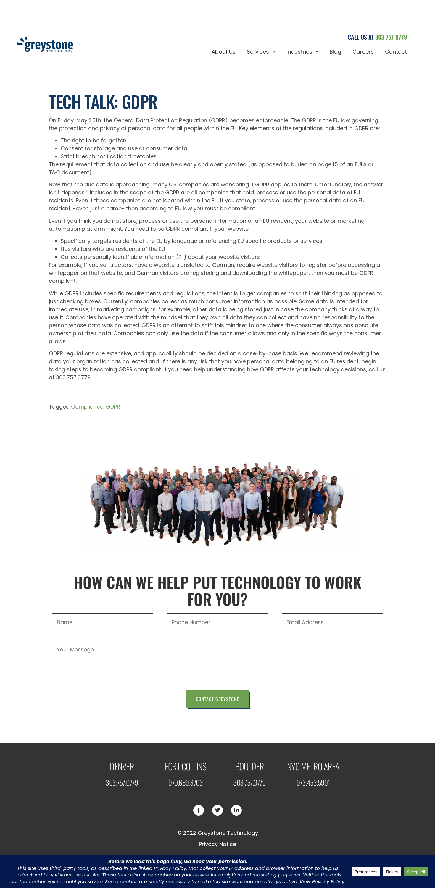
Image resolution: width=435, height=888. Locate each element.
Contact (396, 51)
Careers (363, 51)
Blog (335, 51)
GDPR (113, 406)
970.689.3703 (185, 782)
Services (258, 51)
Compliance (87, 406)
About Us (224, 51)
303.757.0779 (122, 782)
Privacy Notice (217, 844)
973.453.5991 (313, 782)
